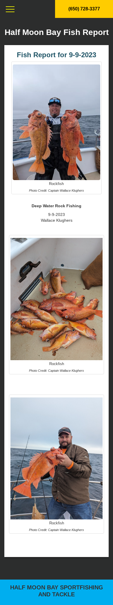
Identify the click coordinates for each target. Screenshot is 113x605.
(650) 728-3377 (84, 8)
